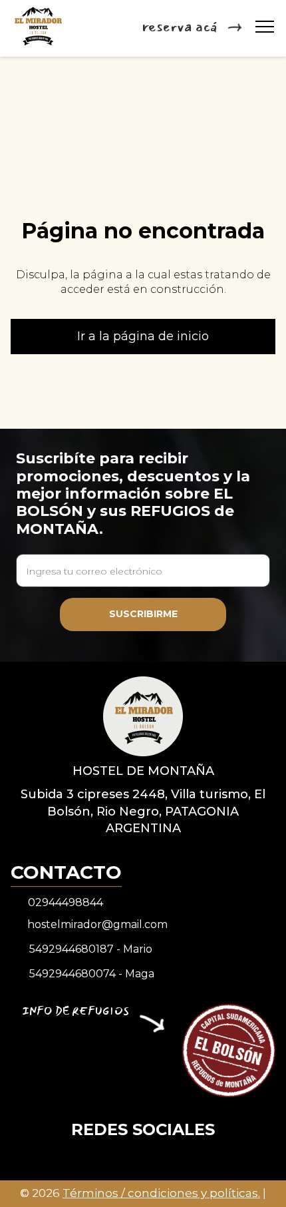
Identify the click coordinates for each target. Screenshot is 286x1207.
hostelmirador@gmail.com (97, 924)
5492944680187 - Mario (90, 949)
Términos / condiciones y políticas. (161, 1193)
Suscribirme (143, 614)
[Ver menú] (264, 26)
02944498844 (65, 902)
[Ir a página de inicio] (143, 716)
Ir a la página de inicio (143, 336)
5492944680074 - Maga (91, 973)
